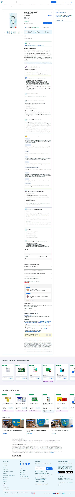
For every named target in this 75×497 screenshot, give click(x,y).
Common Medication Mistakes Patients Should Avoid (36, 431)
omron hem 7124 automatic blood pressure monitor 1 (35, 448)
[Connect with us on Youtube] (26, 464)
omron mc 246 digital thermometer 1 (19, 449)
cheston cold (25, 440)
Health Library (5, 469)
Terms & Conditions (23, 470)
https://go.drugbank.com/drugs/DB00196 (39, 328)
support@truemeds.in (28, 315)
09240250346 (35, 315)
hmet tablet (51, 440)
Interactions (58, 16)
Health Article (5, 465)
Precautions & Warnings (68, 15)
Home (2, 6)
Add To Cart (47, 23)
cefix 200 (47, 441)
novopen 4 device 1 (38, 452)
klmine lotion (22, 441)
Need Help (5, 481)
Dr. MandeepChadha (34, 295)
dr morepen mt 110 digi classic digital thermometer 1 (20, 446)
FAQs (62, 20)
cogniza (20, 440)
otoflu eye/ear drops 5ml (16, 456)
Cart (73, 2)
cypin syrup (30, 441)
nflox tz (18, 441)
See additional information (14, 493)
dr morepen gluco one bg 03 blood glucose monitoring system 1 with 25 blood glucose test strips (41, 447)
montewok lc (14, 441)
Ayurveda (4, 473)
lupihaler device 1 (23, 448)
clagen (26, 441)
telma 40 (13, 440)
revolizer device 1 (48, 448)
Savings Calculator (6, 487)
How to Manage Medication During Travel (60, 430)
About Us (4, 463)
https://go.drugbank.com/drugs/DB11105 (32, 331)
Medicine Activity (59, 15)
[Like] (47, 335)
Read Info (50, 15)
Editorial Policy (31, 300)
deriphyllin (51, 441)
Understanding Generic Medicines (8, 475)
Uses (26, 62)
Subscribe (49, 468)
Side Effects (51, 62)
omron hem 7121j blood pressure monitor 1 (49, 451)
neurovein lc (37, 441)
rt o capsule (46, 440)
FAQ (4, 483)
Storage (67, 16)
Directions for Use (32, 62)
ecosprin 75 (36, 440)
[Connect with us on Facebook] (23, 464)
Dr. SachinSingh (33, 289)
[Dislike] (50, 335)
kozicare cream (42, 441)
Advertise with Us (6, 489)
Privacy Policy (22, 472)
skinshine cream (30, 440)
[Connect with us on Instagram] (20, 464)
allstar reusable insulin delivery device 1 (35, 451)
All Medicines (5, 477)
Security (4, 485)
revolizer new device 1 (45, 452)
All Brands (5, 479)
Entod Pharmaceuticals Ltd (28, 13)
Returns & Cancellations (24, 476)
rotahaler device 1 (48, 446)
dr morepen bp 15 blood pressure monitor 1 (33, 449)
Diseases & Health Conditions (8, 471)
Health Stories (5, 467)
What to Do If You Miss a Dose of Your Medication (12, 430)
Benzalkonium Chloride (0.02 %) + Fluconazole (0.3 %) (34, 45)
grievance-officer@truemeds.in (43, 484)
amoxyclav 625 (41, 440)
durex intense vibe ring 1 (30, 452)
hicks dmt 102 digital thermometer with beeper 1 (20, 451)
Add (11, 378)
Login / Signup (67, 2)
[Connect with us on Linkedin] (29, 464)
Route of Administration (43, 62)
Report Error (26, 282)
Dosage (63, 16)
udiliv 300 (17, 440)
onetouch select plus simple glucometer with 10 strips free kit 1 (51, 449)
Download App (60, 2)
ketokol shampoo (56, 440)
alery (33, 441)
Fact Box (58, 20)
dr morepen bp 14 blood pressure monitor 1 (37, 446)
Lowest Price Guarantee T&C (24, 478)
